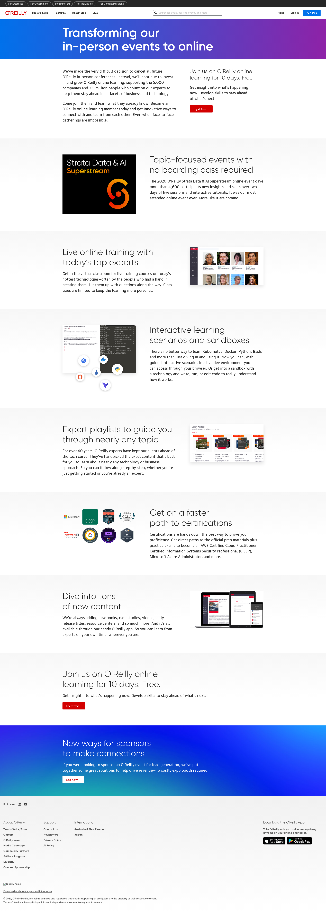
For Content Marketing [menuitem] (112, 3)
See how (72, 780)
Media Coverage (14, 845)
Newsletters (50, 834)
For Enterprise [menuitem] (15, 3)
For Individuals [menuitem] (85, 3)
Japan (78, 834)
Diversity (8, 862)
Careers (8, 834)
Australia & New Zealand (89, 829)
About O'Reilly (14, 822)
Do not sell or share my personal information (27, 891)
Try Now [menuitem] (310, 13)
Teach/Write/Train (15, 829)
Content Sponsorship (16, 867)
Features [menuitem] (60, 13)
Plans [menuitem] (280, 13)
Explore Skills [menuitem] (40, 13)
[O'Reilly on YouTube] (25, 804)
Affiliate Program (14, 856)
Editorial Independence (53, 902)
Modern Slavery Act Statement (85, 902)
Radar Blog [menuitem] (79, 13)
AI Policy (48, 845)
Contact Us (50, 829)
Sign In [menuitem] (295, 13)
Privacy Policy (52, 840)
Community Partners (16, 851)
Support (49, 822)
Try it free (199, 109)
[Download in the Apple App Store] (274, 843)
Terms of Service (12, 902)
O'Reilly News (11, 840)
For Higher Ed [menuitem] (62, 3)
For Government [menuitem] (39, 3)
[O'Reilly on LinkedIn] (19, 804)
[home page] (16, 13)
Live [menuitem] (95, 13)
